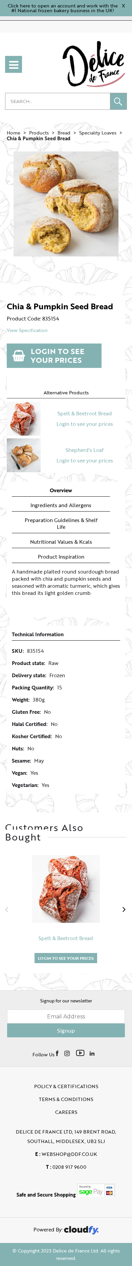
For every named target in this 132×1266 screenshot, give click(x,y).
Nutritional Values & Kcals (61, 541)
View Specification (27, 330)
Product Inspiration (61, 556)
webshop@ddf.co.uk (66, 1154)
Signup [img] (66, 1030)
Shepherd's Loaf (85, 450)
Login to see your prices (57, 356)
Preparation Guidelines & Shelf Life (61, 524)
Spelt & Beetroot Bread (85, 413)
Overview (61, 490)
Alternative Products (66, 392)
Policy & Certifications (66, 1086)
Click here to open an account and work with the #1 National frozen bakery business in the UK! (63, 8)
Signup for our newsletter (66, 1000)
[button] (118, 101)
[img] (58, 1053)
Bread (64, 132)
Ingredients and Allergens (60, 505)
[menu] (13, 64)
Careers (66, 1112)
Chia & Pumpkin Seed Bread (38, 138)
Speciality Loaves (97, 132)
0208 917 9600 (66, 1166)
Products (39, 132)
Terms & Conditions (66, 1099)
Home (13, 132)
